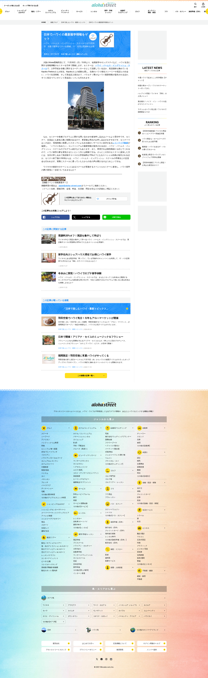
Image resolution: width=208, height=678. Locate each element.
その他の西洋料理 (48, 494)
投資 (138, 500)
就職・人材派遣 (116, 567)
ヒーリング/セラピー (81, 479)
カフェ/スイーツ (47, 464)
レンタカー (77, 518)
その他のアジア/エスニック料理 (53, 498)
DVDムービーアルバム (81, 494)
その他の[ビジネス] (144, 564)
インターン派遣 (79, 573)
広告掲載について (120, 643)
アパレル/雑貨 (46, 516)
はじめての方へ (88, 643)
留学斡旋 (76, 567)
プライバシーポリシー (88, 650)
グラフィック (142, 546)
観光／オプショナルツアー (51, 543)
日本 (49, 630)
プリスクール (78, 543)
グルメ (49, 428)
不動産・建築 (148, 571)
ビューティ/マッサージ (87, 455)
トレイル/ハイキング (49, 564)
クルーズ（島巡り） (80, 449)
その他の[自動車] (143, 446)
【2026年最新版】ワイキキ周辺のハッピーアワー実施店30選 (154, 132)
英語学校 (76, 540)
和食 (43, 446)
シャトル (108, 512)
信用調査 (140, 555)
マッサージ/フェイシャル (83, 555)
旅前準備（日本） (117, 522)
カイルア (147, 605)
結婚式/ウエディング (119, 428)
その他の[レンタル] (80, 528)
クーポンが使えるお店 (12, 5)
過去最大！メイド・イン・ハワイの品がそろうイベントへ (152, 102)
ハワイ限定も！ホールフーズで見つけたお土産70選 (154, 140)
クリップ (92, 38)
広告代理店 (141, 540)
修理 (138, 443)
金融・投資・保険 (149, 483)
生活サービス (148, 510)
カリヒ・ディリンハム (51, 616)
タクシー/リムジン (112, 509)
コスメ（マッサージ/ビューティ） (86, 473)
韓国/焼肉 (45, 470)
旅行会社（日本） (112, 527)
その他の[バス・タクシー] (115, 515)
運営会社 (56, 643)
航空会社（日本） (112, 543)
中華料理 (44, 467)
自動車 (145, 428)
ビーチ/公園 (46, 561)
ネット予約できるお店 (30, 5)
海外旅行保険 (110, 534)
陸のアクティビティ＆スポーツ (53, 549)
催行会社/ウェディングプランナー (118, 437)
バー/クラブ (46, 485)
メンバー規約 (152, 650)
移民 (138, 461)
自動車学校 (77, 552)
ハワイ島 (95, 630)
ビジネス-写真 (142, 549)
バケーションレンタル (81, 437)
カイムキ (71, 611)
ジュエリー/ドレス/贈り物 (115, 455)
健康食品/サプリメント (82, 482)
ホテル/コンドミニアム (87, 428)
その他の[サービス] (80, 506)
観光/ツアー (51, 537)
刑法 (138, 473)
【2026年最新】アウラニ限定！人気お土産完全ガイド (154, 164)
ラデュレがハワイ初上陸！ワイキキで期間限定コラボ (152, 110)
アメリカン (45, 440)
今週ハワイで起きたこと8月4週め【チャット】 (152, 79)
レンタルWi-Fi (110, 537)
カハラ (45, 611)
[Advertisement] (152, 218)
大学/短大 (77, 549)
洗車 (138, 440)
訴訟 (138, 458)
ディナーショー (47, 488)
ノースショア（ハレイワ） (128, 605)
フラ (112, 489)
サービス (82, 489)
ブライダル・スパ (112, 461)
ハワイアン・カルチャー (82, 546)
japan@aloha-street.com (70, 186)
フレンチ (44, 482)
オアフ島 (50, 598)
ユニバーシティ (149, 611)
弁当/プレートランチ (49, 452)
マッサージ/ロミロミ (81, 461)
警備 (138, 561)
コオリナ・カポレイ (100, 616)
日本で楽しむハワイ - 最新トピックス (74, 54)
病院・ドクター (116, 549)
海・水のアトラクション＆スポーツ (54, 546)
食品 (43, 522)
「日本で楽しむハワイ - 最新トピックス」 (86, 308)
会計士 (139, 488)
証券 (138, 497)
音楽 (75, 561)
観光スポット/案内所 (49, 570)
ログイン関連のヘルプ (151, 643)
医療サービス (110, 561)
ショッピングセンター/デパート (53, 510)
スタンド (140, 437)
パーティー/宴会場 (112, 449)
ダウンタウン (73, 616)
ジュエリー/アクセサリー (51, 519)
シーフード (45, 437)
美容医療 (76, 476)
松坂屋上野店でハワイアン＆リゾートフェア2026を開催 (154, 156)
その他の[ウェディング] (114, 464)
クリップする (111, 199)
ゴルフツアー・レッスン (114, 482)
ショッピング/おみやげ (55, 504)
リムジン (108, 458)
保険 (138, 491)
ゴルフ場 (108, 479)
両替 (75, 500)
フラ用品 (108, 494)
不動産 (139, 579)
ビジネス (146, 528)
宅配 (43, 491)
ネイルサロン (78, 464)
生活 (138, 521)
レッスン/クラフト (48, 555)
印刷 (138, 543)
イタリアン (45, 455)
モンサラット (98, 611)
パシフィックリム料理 (49, 443)
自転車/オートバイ (80, 521)
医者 (107, 555)
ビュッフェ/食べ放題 (49, 449)
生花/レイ (45, 528)
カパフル (122, 611)
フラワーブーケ (111, 443)
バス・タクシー (116, 504)
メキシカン (45, 479)
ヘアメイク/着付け (112, 446)
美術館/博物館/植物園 (49, 567)
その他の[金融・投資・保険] (147, 503)
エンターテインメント (49, 558)
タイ (43, 476)
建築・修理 (141, 576)
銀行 (75, 497)
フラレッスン (110, 497)
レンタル (82, 513)
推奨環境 (120, 650)
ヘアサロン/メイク (80, 467)
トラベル (140, 515)
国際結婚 (108, 440)
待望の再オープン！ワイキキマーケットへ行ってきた (152, 87)
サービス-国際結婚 (80, 503)
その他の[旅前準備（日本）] (115, 540)
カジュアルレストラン (49, 461)
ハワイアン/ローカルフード (51, 458)
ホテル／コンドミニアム (82, 434)
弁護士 (145, 452)
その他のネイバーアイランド (147, 630)
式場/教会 (109, 452)
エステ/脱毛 (77, 470)
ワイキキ (46, 605)
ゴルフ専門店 (110, 476)
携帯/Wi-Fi (77, 525)
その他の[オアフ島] (49, 622)
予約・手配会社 (79, 446)
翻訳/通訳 (141, 534)
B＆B (75, 443)
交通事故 (140, 464)
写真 (107, 434)
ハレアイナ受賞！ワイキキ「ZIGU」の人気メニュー (152, 94)
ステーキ (44, 434)
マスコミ (140, 537)
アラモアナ (72, 605)
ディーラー (141, 434)
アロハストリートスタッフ (56, 650)
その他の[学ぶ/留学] (80, 570)
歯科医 (107, 558)
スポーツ (44, 525)
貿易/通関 (141, 558)
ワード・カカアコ (99, 605)
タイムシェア (78, 440)
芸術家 (139, 552)
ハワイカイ (148, 616)
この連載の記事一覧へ (86, 375)
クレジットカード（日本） (115, 530)
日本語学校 (77, 564)
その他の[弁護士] (143, 476)
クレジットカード (144, 494)
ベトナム (44, 473)
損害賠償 (140, 467)
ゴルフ (113, 471)
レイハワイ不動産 (120, 143)
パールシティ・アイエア (127, 616)
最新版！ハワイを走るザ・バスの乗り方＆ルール (154, 148)
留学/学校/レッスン (86, 534)
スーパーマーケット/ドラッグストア (55, 513)
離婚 (138, 470)
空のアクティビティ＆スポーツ (53, 552)
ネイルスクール (79, 558)
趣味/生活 (45, 531)
